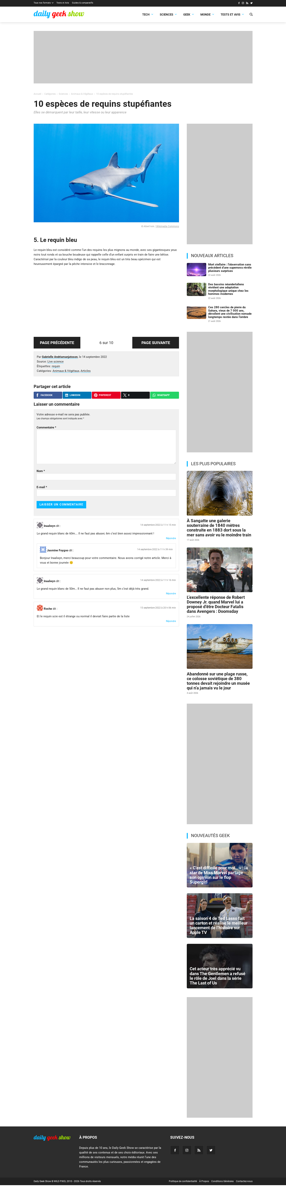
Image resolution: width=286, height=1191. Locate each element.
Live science (55, 361)
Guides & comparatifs (82, 3)
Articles (86, 371)
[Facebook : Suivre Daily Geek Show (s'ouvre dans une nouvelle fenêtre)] (239, 3)
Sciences (166, 14)
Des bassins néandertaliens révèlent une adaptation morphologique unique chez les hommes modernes (228, 289)
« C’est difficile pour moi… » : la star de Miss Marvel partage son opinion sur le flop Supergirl (219, 874)
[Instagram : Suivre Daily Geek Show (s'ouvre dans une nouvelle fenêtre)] (243, 3)
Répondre (171, 538)
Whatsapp (163, 395)
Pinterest (105, 395)
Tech (146, 14)
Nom (41, 471)
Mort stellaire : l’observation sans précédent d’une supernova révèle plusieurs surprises (230, 268)
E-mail (42, 487)
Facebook (47, 395)
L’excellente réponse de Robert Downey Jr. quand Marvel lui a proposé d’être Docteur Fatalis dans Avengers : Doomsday (216, 604)
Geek (186, 14)
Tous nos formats (42, 3)
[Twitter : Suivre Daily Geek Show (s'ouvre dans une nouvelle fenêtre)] (251, 3)
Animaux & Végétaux (66, 371)
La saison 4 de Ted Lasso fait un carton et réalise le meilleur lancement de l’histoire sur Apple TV (218, 925)
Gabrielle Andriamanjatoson (60, 357)
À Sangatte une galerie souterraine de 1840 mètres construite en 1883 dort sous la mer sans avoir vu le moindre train (219, 527)
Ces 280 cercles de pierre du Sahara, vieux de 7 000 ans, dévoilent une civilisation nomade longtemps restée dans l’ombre (230, 312)
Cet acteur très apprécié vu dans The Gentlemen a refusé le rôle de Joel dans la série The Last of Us (217, 975)
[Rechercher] (251, 15)
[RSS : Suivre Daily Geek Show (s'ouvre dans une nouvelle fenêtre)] (247, 3)
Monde (205, 14)
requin (56, 366)
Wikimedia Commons (167, 226)
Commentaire (46, 427)
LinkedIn (75, 395)
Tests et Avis (62, 3)
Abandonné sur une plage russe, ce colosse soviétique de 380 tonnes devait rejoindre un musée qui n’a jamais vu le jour (218, 681)
